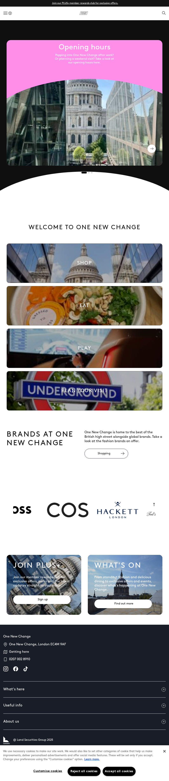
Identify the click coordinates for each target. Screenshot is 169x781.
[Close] (164, 751)
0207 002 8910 (19, 659)
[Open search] (164, 13)
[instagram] (5, 668)
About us (11, 722)
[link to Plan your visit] (84, 390)
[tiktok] (25, 668)
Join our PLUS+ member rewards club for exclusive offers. (85, 3)
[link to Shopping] (84, 263)
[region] (84, 763)
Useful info (12, 705)
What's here (14, 689)
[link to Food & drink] (84, 305)
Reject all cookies (84, 771)
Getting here (19, 652)
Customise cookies (47, 771)
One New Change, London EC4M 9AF (37, 644)
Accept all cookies (119, 771)
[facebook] (15, 668)
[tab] (84, 172)
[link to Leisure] (84, 348)
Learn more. (92, 759)
